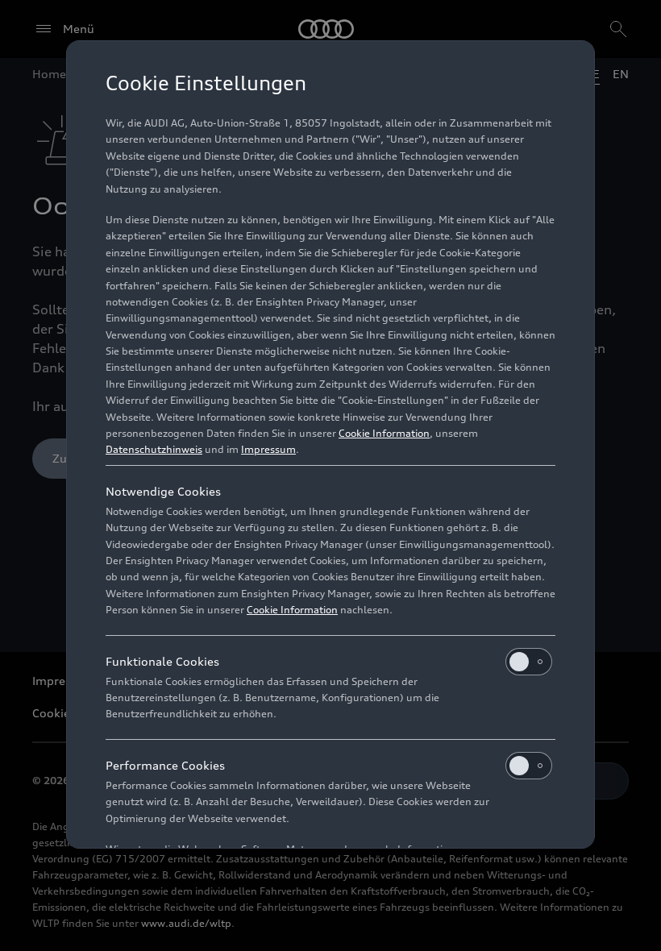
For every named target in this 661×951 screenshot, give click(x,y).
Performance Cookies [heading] (165, 765)
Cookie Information (384, 433)
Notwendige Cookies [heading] (163, 491)
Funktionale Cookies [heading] (162, 661)
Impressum (268, 449)
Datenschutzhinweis (154, 449)
